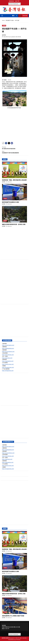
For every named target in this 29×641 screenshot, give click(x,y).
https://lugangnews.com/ (7, 361)
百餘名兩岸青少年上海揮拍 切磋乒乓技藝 (13, 616)
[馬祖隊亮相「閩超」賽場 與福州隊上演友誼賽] (14, 170)
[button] (2, 15)
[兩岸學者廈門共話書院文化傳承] (14, 192)
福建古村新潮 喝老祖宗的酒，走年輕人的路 (13, 224)
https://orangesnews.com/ (8, 367)
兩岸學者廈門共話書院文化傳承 (10, 202)
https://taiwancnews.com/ (8, 364)
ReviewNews (11, 639)
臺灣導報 (4, 35)
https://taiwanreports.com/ (8, 345)
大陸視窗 (4, 25)
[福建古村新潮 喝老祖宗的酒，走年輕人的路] (14, 214)
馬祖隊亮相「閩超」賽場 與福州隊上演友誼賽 (14, 180)
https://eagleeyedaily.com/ (8, 348)
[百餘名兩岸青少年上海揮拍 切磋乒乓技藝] (14, 606)
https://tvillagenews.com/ (7, 370)
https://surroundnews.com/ (8, 351)
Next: (10, 152)
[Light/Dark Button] (13, 15)
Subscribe (25, 15)
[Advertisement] (14, 126)
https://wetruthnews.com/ (8, 354)
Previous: (8, 147)
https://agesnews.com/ (7, 357)
